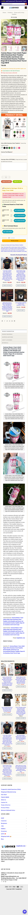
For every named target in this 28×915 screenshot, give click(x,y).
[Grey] (7, 148)
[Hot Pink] (19, 148)
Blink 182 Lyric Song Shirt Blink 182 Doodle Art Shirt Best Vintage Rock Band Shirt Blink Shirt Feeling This (20, 768)
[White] (2, 148)
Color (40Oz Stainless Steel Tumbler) (10, 143)
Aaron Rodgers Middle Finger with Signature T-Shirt (20, 304)
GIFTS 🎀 (3, 834)
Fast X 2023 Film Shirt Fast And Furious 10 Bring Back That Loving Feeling (7, 709)
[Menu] (2, 7)
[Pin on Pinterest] (12, 321)
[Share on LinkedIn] (14, 321)
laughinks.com (21, 638)
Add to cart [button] (21, 310)
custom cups (14, 247)
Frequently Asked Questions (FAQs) (11, 789)
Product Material (7, 334)
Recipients (4, 823)
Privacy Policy (5, 807)
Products (10, 12)
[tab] (14, 331)
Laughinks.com (20, 845)
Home (4, 12)
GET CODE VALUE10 (20, 215)
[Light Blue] (14, 148)
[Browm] (12, 148)
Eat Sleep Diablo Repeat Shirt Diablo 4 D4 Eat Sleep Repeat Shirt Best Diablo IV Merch (21, 738)
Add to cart (6, 181)
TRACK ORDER (5, 797)
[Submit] (26, 4)
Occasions (4, 831)
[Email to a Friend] (9, 321)
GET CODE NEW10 (7, 231)
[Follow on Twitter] (3, 881)
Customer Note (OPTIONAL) (8, 159)
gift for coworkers (9, 248)
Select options (7, 285)
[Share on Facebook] (5, 321)
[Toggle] (26, 818)
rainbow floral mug (8, 251)
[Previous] (3, 32)
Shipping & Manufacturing (8, 792)
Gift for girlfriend (18, 248)
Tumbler (14, 14)
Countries (3, 820)
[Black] (4, 148)
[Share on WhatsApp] (2, 321)
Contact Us (4, 802)
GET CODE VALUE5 (19, 210)
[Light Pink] (17, 148)
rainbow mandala (17, 251)
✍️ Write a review (14, 240)
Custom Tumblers (21, 247)
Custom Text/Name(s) (7, 152)
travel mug (24, 251)
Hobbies (3, 828)
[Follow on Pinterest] (5, 881)
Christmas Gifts (7, 247)
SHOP (2, 818)
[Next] (25, 32)
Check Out (17, 181)
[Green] (9, 148)
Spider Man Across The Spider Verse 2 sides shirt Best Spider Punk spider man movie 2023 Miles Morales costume (20, 680)
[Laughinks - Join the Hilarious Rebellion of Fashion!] (14, 7)
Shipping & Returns (7, 337)
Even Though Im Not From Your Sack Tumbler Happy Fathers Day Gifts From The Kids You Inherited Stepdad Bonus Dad (21, 711)
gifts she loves (14, 249)
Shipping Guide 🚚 (6, 836)
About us (3, 799)
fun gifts (3, 248)
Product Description (8, 331)
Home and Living (19, 12)
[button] (5, 687)
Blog (2, 839)
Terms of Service (5, 805)
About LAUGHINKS (7, 340)
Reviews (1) (5, 342)
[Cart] (26, 7)
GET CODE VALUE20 (20, 220)
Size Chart (4, 794)
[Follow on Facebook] (2, 881)
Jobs (2, 826)
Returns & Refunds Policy (8, 810)
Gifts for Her (8, 249)
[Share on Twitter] (7, 321)
